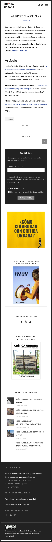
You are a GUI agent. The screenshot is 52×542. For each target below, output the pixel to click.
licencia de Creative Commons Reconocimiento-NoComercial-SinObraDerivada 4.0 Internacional (23, 533)
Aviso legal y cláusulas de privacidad (20, 499)
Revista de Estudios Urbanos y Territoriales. (23, 473)
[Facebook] (21, 322)
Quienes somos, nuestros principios (20, 477)
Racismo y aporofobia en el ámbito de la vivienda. (26, 104)
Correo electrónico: (15, 166)
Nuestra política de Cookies (17, 504)
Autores (26, 125)
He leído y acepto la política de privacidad (27, 192)
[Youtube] (26, 322)
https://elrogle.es (19, 50)
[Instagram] (30, 322)
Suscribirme (26, 198)
